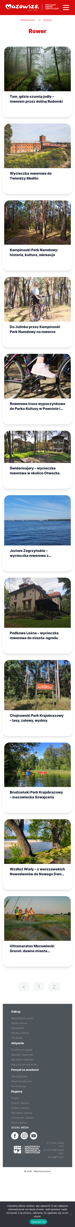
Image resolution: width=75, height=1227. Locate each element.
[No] (70, 1214)
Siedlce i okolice (20, 1107)
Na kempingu (18, 1086)
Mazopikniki (17, 1027)
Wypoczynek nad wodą (24, 1064)
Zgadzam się (38, 1221)
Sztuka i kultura (19, 1032)
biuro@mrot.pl (56, 1156)
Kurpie (14, 1098)
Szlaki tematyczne (21, 1081)
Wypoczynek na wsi (22, 1018)
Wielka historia (19, 1023)
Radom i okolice (20, 1102)
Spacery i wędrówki (22, 1054)
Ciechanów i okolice (22, 1117)
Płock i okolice (19, 1122)
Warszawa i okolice (21, 1112)
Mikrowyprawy (19, 1076)
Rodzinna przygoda (21, 1049)
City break (16, 1037)
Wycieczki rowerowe (22, 1059)
